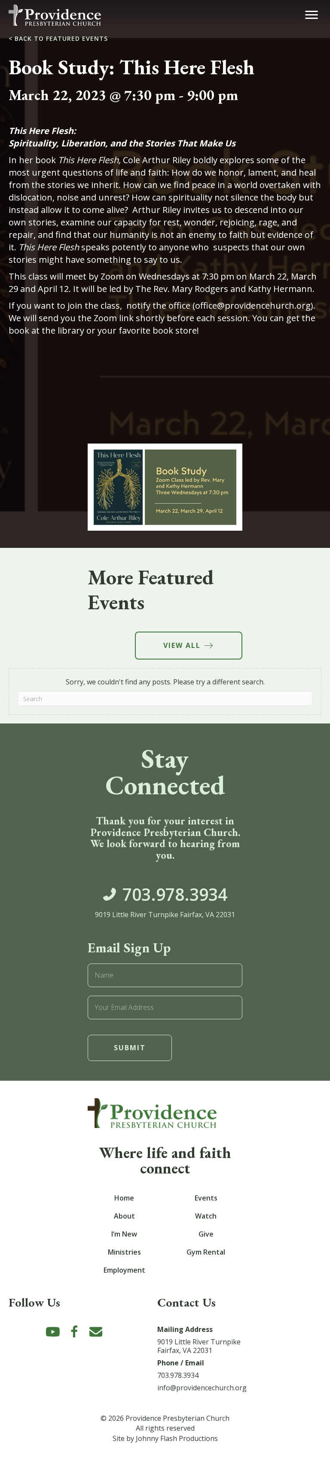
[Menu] (311, 15)
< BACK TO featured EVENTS (58, 38)
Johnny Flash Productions (177, 1438)
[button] (53, 1332)
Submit (130, 1047)
